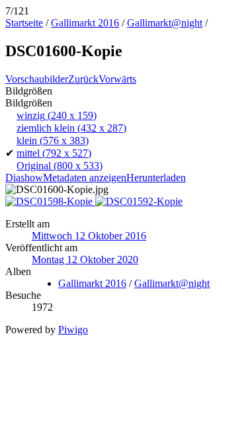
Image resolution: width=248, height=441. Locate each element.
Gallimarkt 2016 (85, 22)
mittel (54, 153)
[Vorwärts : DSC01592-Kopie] (139, 201)
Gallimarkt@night (164, 22)
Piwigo (73, 329)
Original (60, 165)
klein (53, 140)
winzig (57, 115)
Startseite (24, 22)
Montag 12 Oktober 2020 (85, 259)
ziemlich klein (71, 128)
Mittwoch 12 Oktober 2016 (89, 235)
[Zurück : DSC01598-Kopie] (50, 201)
